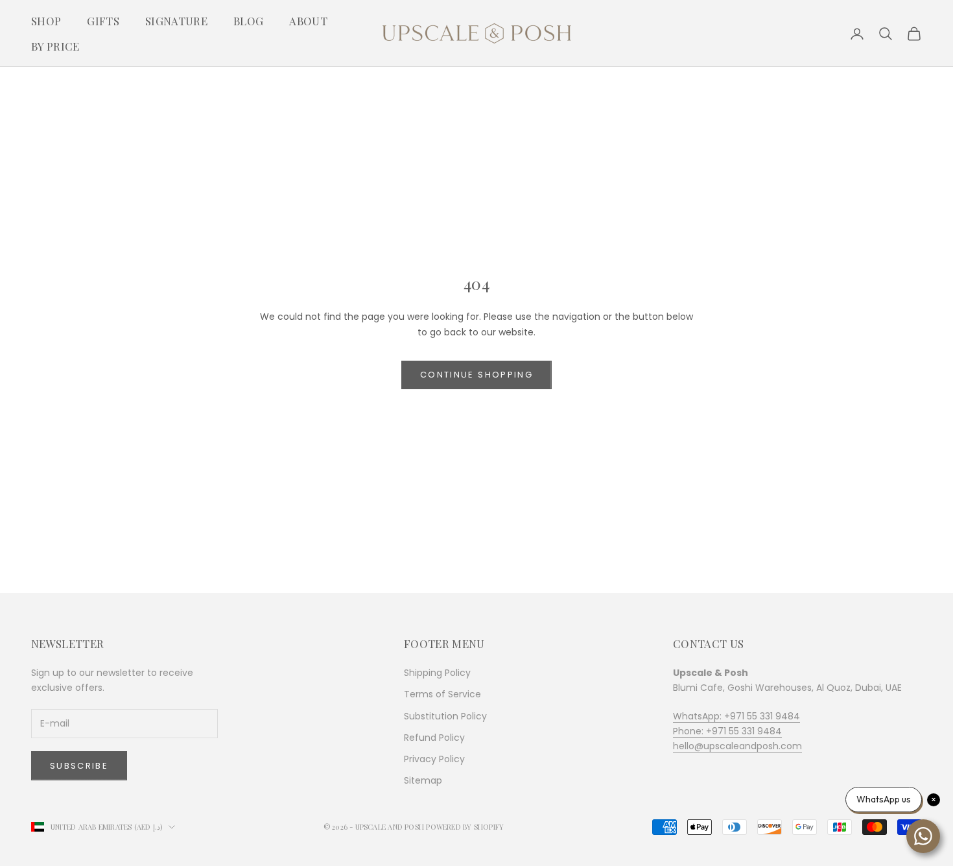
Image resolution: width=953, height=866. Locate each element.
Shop (46, 21)
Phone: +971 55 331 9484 (727, 731)
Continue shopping (476, 374)
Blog (248, 21)
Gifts (103, 21)
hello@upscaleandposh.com (737, 746)
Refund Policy (434, 737)
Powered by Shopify (465, 827)
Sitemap (423, 780)
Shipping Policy (437, 672)
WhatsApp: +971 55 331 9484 (736, 716)
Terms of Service (442, 694)
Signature (176, 21)
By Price (55, 46)
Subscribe (79, 766)
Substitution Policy (445, 716)
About (308, 21)
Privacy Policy (434, 758)
